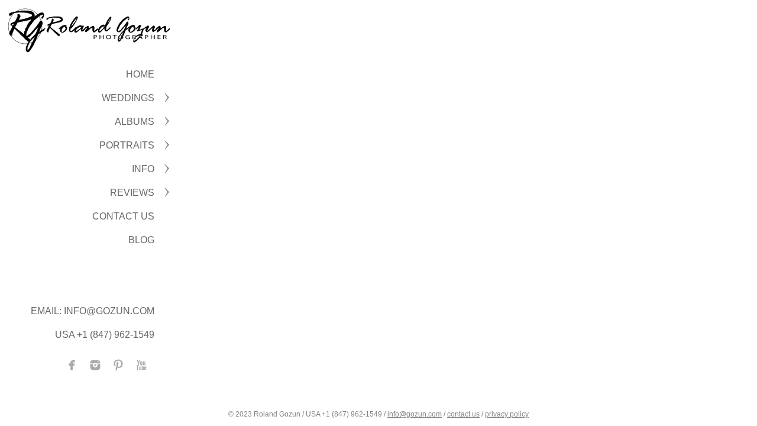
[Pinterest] (118, 365)
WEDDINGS (128, 98)
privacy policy (507, 414)
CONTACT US (123, 216)
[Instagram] (95, 365)
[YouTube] (141, 365)
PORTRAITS (126, 145)
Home (140, 74)
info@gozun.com (414, 414)
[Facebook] (72, 365)
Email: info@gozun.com (92, 311)
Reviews (132, 193)
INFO (143, 169)
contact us (463, 414)
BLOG (141, 240)
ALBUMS (134, 122)
